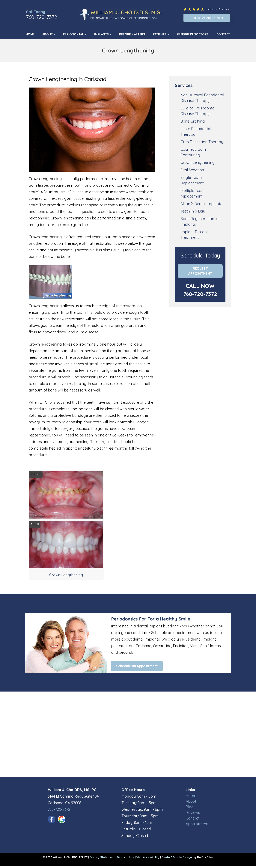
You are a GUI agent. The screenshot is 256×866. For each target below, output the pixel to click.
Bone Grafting (192, 121)
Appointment (197, 823)
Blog (190, 807)
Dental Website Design (177, 857)
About (47, 34)
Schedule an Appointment (137, 666)
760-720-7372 (41, 17)
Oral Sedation (192, 170)
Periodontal (73, 34)
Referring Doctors (193, 34)
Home (30, 34)
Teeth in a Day (192, 211)
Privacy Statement (102, 857)
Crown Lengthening (197, 162)
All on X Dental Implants (201, 203)
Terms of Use (125, 857)
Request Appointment (200, 271)
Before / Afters (132, 34)
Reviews (193, 812)
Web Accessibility (147, 857)
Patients (159, 34)
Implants (101, 34)
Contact (223, 34)
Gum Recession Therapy (201, 141)
